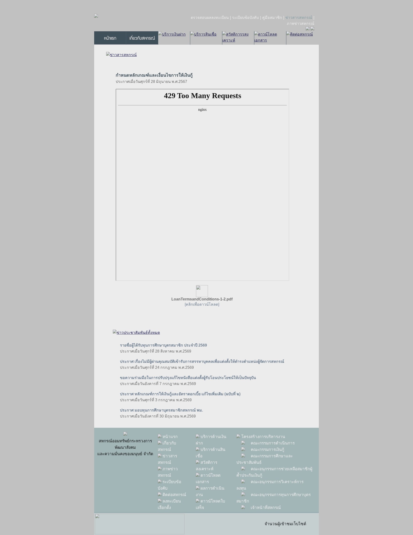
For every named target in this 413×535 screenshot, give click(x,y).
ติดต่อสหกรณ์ (174, 494)
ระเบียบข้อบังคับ (245, 18)
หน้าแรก (170, 436)
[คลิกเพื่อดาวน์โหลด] (202, 304)
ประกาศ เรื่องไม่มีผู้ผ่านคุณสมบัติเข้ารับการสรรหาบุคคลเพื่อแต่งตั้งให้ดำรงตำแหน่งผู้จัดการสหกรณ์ (202, 361)
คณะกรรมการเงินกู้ (267, 449)
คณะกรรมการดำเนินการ (273, 443)
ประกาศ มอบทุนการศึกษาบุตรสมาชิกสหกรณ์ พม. (161, 410)
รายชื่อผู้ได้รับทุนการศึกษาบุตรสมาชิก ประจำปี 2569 (163, 345)
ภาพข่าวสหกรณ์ (300, 23)
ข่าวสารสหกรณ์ (298, 18)
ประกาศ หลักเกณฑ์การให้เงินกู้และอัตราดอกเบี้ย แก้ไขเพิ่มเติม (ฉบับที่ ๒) (180, 394)
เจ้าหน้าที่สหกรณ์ (266, 507)
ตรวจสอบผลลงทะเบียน (210, 18)
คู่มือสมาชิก (272, 18)
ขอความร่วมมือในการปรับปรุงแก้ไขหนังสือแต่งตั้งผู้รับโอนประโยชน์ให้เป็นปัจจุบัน (188, 378)
